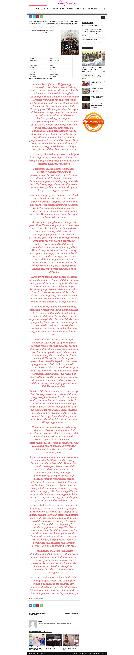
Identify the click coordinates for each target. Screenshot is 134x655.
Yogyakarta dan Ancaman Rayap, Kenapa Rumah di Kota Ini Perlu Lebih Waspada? (93, 26)
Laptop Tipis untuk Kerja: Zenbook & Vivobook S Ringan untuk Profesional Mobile (92, 43)
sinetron (40, 598)
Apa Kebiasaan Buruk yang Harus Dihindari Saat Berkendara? (92, 34)
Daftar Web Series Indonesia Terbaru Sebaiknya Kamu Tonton (70, 648)
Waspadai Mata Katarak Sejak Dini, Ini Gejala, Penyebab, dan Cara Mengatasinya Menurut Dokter (93, 30)
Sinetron (36, 5)
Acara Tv (44, 9)
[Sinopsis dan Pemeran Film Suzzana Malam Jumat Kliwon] (86, 106)
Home (37, 9)
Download (51, 30)
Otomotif (54, 9)
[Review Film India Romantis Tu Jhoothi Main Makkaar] (86, 83)
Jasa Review (92, 9)
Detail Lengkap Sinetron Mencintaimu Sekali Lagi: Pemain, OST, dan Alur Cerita (36, 648)
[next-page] (78, 631)
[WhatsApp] (41, 16)
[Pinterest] (37, 16)
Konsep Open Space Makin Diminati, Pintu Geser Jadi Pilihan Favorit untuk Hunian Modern (93, 38)
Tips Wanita (81, 9)
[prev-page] (76, 631)
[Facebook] (30, 16)
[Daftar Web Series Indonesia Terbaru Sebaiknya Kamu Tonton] (71, 640)
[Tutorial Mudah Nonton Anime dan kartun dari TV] (54, 640)
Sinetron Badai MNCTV (72, 613)
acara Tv (35, 598)
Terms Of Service (83, 653)
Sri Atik (34, 12)
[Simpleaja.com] (67, 3)
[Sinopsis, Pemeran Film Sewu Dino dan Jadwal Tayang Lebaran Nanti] (86, 98)
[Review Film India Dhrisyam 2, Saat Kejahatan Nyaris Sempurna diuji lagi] (86, 91)
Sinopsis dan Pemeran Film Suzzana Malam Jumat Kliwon (97, 104)
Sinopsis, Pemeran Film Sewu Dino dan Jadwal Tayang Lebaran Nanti (97, 98)
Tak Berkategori (43, 5)
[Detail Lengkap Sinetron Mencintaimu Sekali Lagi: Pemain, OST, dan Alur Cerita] (37, 640)
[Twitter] (34, 16)
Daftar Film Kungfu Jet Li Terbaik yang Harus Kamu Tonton (92, 69)
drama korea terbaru (100, 653)
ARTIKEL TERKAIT (35, 631)
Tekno (62, 9)
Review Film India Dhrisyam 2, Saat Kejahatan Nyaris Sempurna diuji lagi (98, 90)
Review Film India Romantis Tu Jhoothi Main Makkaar (98, 82)
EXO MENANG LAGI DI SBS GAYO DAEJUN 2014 (38, 613)
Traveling (71, 9)
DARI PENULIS (47, 631)
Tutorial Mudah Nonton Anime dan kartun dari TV (53, 647)
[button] (104, 9)
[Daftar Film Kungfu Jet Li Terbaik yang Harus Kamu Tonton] (93, 58)
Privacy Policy (75, 653)
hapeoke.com (92, 653)
